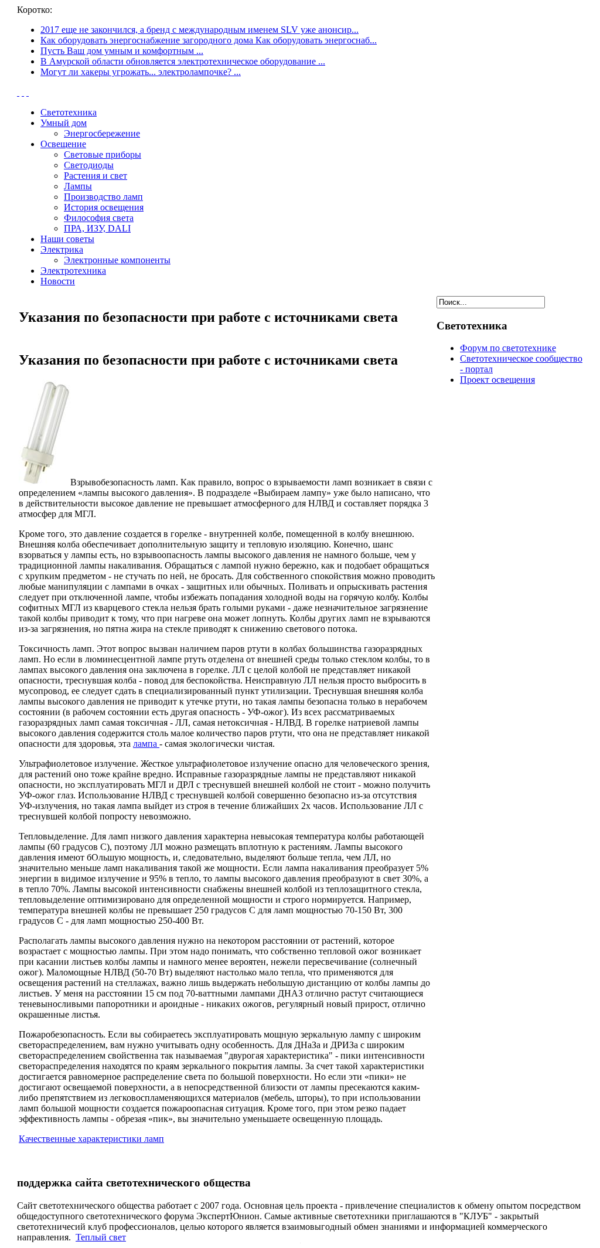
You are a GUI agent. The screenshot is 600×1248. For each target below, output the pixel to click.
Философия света (99, 218)
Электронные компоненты (117, 260)
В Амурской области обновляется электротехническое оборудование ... (182, 61)
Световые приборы (102, 154)
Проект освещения (497, 380)
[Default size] (23, 92)
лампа (146, 744)
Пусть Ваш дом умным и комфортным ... (121, 51)
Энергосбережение (102, 133)
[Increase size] (18, 92)
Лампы (78, 186)
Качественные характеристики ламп (91, 1139)
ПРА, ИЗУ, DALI (97, 228)
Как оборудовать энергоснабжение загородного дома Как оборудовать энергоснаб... (208, 40)
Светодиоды (89, 165)
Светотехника (68, 112)
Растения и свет (95, 176)
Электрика (61, 249)
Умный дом (63, 123)
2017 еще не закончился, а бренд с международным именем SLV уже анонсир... (199, 30)
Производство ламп (103, 197)
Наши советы (67, 239)
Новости (57, 281)
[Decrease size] (27, 92)
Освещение (63, 144)
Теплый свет (101, 1237)
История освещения (104, 207)
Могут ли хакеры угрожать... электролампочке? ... (140, 72)
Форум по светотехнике (508, 348)
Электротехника (73, 271)
